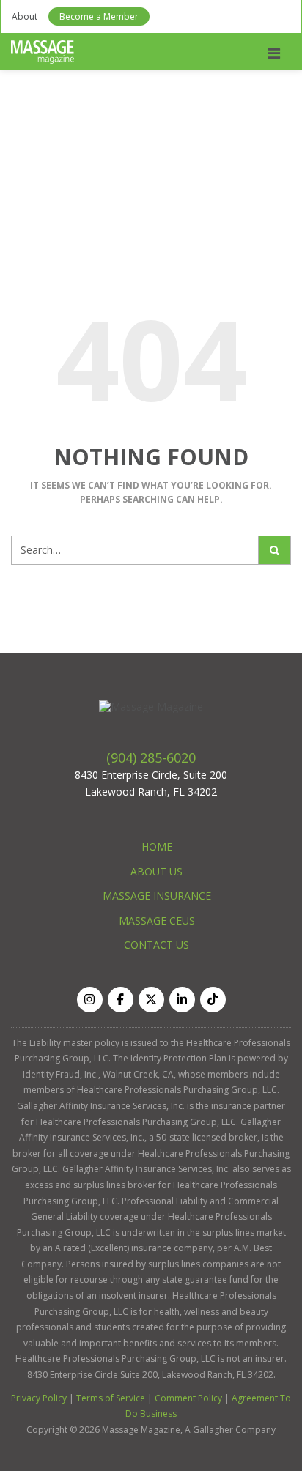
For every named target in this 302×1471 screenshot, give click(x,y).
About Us (156, 871)
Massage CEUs (157, 920)
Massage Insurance (157, 896)
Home (156, 846)
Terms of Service (110, 1398)
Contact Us (156, 945)
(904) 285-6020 (151, 757)
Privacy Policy (39, 1398)
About (24, 16)
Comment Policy (188, 1398)
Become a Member (99, 16)
